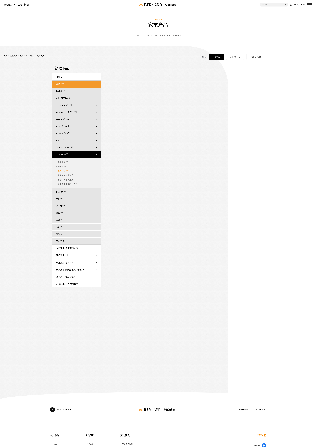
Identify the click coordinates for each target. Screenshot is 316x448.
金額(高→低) (235, 56)
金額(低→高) (255, 56)
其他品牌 (60, 241)
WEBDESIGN (261, 410)
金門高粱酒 (23, 4)
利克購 (59, 205)
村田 (58, 198)
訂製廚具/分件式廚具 (66, 283)
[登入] (291, 4)
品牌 (58, 84)
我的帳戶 (90, 444)
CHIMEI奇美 (61, 98)
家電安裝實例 (127, 444)
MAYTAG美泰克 (63, 119)
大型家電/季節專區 (65, 248)
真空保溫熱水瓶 (64, 175)
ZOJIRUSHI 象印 (63, 147)
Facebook (257, 445)
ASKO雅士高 (61, 126)
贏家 (58, 212)
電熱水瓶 (61, 161)
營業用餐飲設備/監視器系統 (69, 269)
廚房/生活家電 (63, 262)
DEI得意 (59, 191)
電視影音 (60, 255)
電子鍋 (60, 166)
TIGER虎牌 (61, 154)
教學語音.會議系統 (65, 276)
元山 (58, 226)
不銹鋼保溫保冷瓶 (65, 179)
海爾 (58, 219)
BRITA (59, 140)
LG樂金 (59, 91)
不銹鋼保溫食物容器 (66, 184)
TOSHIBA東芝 (62, 105)
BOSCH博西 (61, 133)
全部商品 (60, 76)
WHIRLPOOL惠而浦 (65, 112)
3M (57, 234)
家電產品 (8, 4)
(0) (298, 5)
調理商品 (61, 170)
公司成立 (55, 444)
